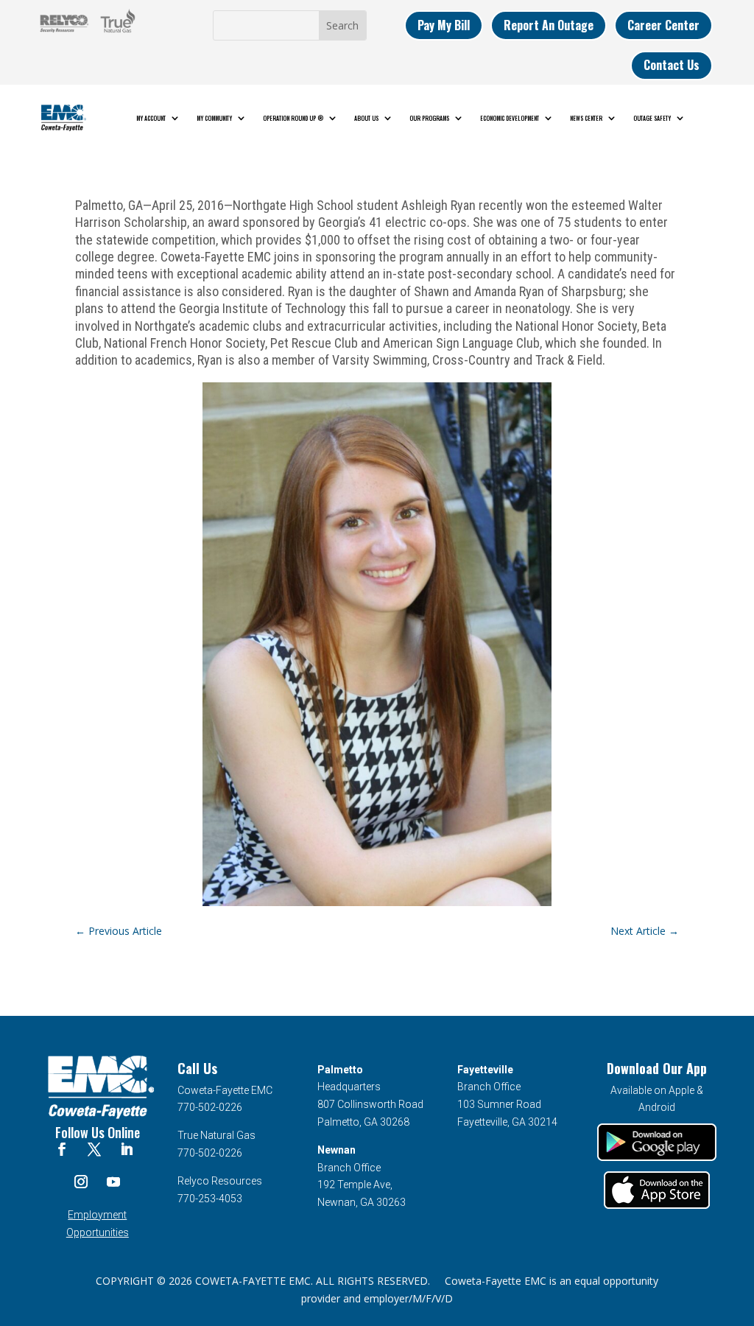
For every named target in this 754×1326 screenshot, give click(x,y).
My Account (151, 117)
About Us (366, 117)
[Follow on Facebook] (62, 1149)
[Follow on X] (94, 1149)
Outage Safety (652, 117)
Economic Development (509, 117)
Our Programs (429, 117)
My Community (214, 117)
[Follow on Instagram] (81, 1181)
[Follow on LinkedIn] (126, 1149)
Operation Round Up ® (293, 117)
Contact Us (672, 65)
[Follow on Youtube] (113, 1181)
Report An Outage (548, 25)
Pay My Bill (443, 25)
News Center (586, 117)
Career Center (663, 25)
